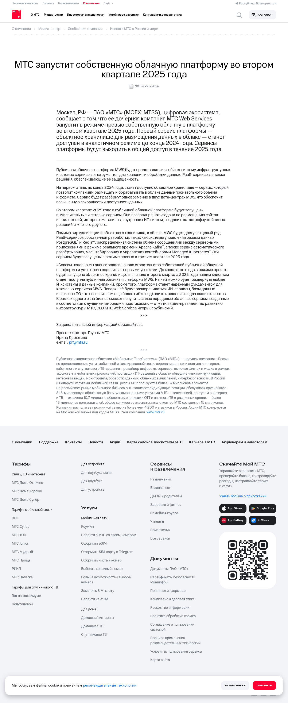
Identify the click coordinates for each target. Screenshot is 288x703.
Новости (96, 442)
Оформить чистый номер (101, 560)
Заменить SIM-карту (97, 590)
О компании (91, 3)
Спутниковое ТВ (94, 634)
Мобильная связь (94, 518)
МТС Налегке (22, 577)
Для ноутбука (91, 481)
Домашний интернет (97, 617)
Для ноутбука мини (96, 472)
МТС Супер (21, 526)
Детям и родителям (166, 496)
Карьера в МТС (202, 442)
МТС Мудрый (22, 552)
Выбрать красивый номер (102, 568)
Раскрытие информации (169, 607)
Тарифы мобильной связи (32, 509)
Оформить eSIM (94, 543)
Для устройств (92, 464)
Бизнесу (48, 3)
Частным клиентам (25, 3)
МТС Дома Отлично (27, 482)
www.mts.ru (155, 412)
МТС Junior (20, 543)
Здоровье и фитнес (165, 504)
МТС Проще (21, 560)
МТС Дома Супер (25, 499)
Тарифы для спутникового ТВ (35, 587)
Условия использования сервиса (176, 651)
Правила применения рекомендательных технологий (175, 641)
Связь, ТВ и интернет (28, 474)
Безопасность (161, 487)
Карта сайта (160, 660)
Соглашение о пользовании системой (172, 627)
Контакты (73, 442)
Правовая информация (168, 590)
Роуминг (88, 526)
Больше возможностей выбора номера (106, 580)
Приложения (160, 530)
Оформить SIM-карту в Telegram (107, 552)
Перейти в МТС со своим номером (108, 535)
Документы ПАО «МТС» (169, 568)
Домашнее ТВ (92, 626)
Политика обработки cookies (173, 616)
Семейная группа (164, 513)
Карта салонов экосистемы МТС (154, 442)
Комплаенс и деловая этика (172, 599)
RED (15, 518)
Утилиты (157, 521)
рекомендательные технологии (109, 685)
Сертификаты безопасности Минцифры (172, 580)
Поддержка (48, 442)
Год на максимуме (26, 595)
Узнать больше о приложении (242, 496)
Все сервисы (160, 538)
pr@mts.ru (78, 342)
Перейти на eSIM (94, 599)
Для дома (89, 609)
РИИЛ (16, 568)
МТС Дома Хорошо (27, 491)
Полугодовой (22, 604)
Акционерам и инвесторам (244, 442)
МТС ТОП (19, 535)
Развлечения (160, 479)
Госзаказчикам (68, 3)
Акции (115, 442)
